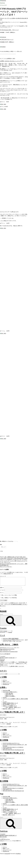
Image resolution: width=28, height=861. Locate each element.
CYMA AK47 (10, 558)
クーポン (5, 701)
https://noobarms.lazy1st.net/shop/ (7, 649)
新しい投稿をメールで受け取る (9, 597)
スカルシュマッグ (21, 561)
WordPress (18, 853)
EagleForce (9, 559)
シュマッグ (6, 561)
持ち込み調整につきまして (9, 704)
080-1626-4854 (3, 836)
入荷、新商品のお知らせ (10, 556)
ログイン (5, 680)
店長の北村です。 (9, 694)
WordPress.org (6, 684)
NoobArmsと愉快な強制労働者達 (10, 638)
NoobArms (2, 2)
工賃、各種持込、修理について (13, 707)
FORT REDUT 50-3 (7, 748)
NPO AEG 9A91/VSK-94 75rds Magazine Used (13, 749)
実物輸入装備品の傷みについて (10, 703)
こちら (5, 726)
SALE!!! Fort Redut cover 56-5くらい (11, 743)
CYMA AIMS (3, 558)
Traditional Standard (7, 640)
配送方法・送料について (9, 708)
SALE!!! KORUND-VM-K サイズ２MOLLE (13, 747)
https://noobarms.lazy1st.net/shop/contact (9, 651)
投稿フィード (6, 681)
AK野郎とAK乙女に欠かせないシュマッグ (10, 61)
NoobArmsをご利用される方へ (10, 691)
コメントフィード (7, 683)
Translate (10, 632)
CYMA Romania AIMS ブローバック (10, 29)
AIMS (21, 556)
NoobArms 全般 (6, 690)
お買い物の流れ (9, 693)
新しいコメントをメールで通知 (9, 595)
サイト (1, 592)
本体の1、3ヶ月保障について (10, 705)
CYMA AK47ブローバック (7, 39)
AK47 (24, 556)
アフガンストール (17, 559)
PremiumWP (7, 853)
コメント (3, 576)
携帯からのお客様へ (10, 696)
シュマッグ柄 (13, 561)
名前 (2, 587)
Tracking (5, 697)
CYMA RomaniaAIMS (18, 558)
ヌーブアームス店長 (10, 18)
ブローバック (7, 562)
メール (2, 590)
